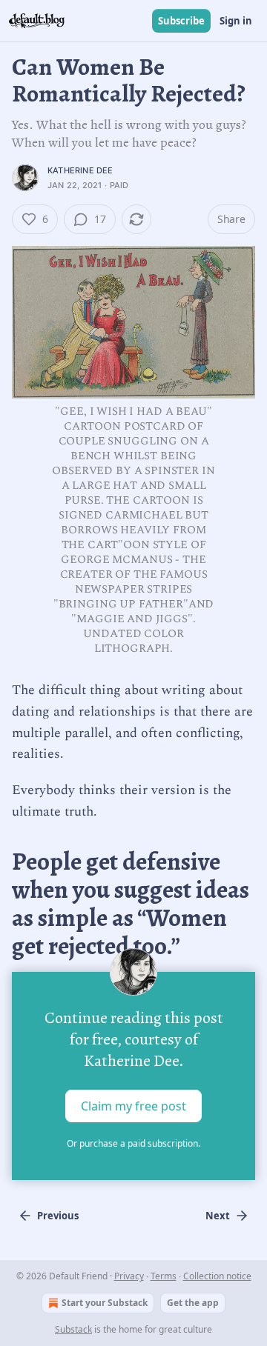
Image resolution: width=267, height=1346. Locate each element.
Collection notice (217, 1276)
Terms (164, 1276)
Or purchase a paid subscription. (133, 1143)
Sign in (236, 20)
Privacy (129, 1276)
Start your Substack (105, 1302)
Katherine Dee (80, 170)
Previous (58, 1215)
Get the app (193, 1302)
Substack (73, 1329)
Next (217, 1215)
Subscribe (181, 20)
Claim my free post (133, 1106)
